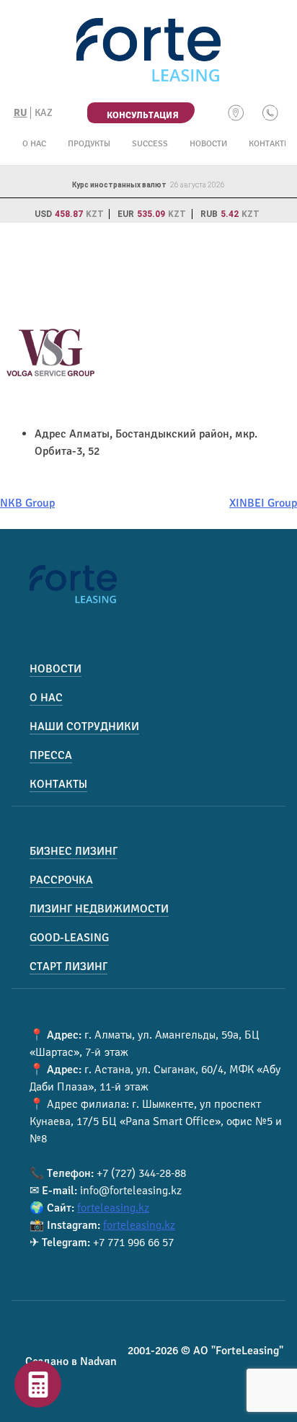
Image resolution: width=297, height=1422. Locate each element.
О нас (34, 143)
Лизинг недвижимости (99, 909)
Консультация (142, 115)
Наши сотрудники (84, 726)
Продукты (89, 143)
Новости (208, 143)
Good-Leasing (69, 937)
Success (150, 143)
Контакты (270, 143)
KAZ (44, 113)
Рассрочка (61, 880)
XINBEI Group (263, 503)
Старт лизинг (68, 966)
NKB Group (27, 503)
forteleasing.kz (113, 1208)
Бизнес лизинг (74, 851)
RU (20, 113)
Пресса (51, 755)
